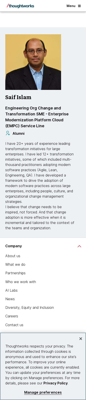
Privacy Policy (55, 383)
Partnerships (15, 273)
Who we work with (20, 282)
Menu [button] (71, 6)
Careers (11, 316)
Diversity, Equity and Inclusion (29, 307)
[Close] (81, 339)
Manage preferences (43, 392)
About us (12, 256)
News (10, 299)
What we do (15, 264)
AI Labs (11, 290)
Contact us (14, 325)
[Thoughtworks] (20, 6)
